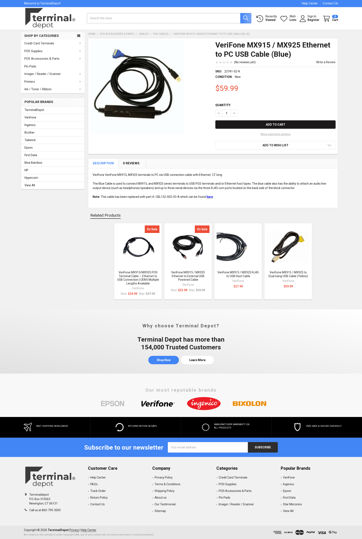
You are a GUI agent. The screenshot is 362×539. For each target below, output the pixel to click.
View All (30, 185)
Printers (29, 82)
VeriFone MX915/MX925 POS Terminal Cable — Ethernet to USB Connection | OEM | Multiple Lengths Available (138, 278)
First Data (31, 155)
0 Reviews (131, 163)
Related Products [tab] (105, 215)
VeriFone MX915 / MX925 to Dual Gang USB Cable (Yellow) (288, 274)
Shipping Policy (165, 491)
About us (161, 497)
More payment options (276, 134)
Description (103, 163)
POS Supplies (33, 51)
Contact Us (330, 3)
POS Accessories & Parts (41, 58)
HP (26, 170)
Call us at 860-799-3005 (45, 510)
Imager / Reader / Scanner (42, 74)
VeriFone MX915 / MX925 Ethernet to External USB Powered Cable (188, 276)
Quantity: (223, 105)
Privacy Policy (164, 477)
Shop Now (164, 360)
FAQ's (94, 484)
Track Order (98, 491)
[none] (137, 87)
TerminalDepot (34, 110)
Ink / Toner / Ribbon (38, 89)
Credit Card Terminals (39, 43)
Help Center (310, 3)
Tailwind (30, 140)
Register (313, 20)
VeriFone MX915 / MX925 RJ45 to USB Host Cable (238, 274)
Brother (30, 132)
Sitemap (160, 511)
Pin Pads (30, 66)
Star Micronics (292, 504)
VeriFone (30, 117)
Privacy (74, 530)
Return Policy (99, 497)
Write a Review (326, 62)
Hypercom (31, 177)
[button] (275, 145)
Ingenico (30, 125)
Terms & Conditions (167, 484)
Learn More (197, 360)
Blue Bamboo (33, 162)
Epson (29, 147)
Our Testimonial (165, 504)
